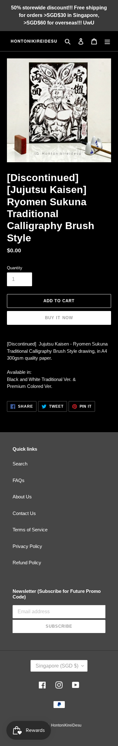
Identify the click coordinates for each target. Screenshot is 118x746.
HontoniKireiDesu (66, 725)
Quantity (14, 268)
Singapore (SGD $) (57, 665)
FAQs (19, 480)
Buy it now (59, 317)
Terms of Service (30, 529)
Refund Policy (27, 562)
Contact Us (24, 513)
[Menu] (107, 41)
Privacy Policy (27, 546)
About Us (22, 496)
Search (20, 463)
